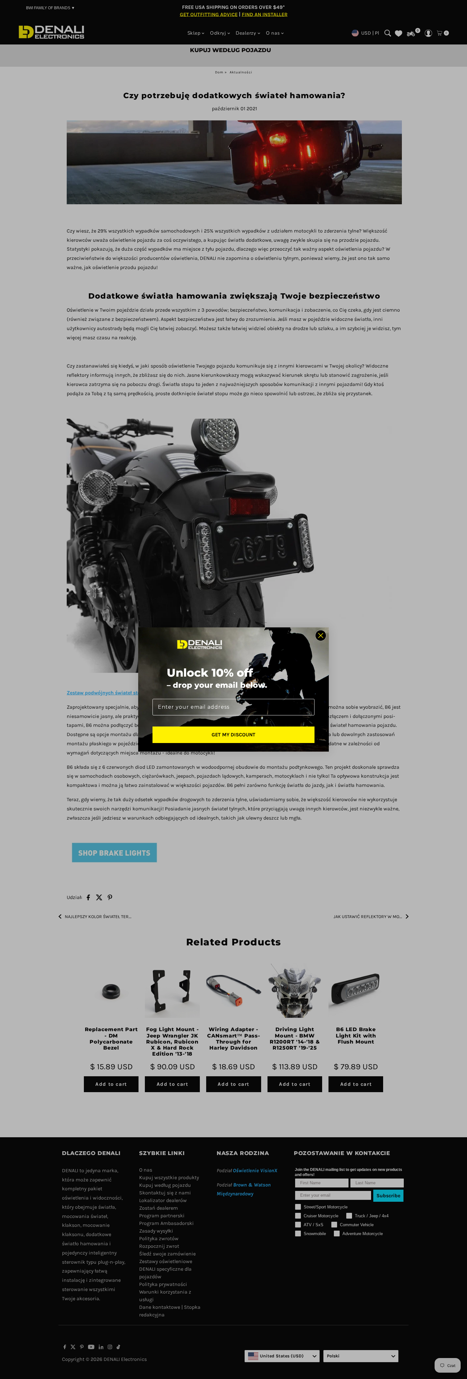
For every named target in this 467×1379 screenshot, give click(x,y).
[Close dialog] (320, 635)
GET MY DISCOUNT (233, 735)
